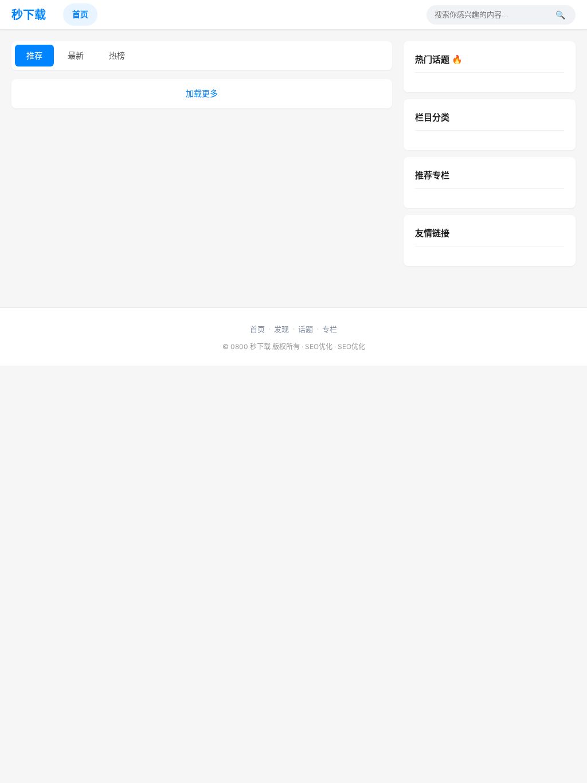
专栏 (329, 329)
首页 (80, 14)
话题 (305, 329)
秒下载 (28, 15)
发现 (281, 329)
